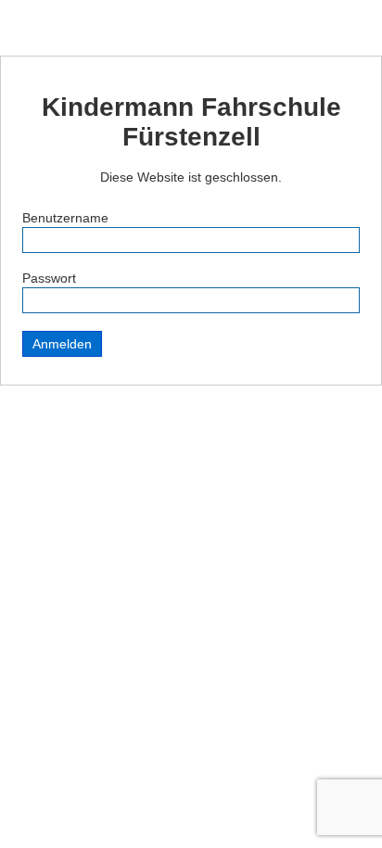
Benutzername (65, 217)
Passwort (49, 278)
